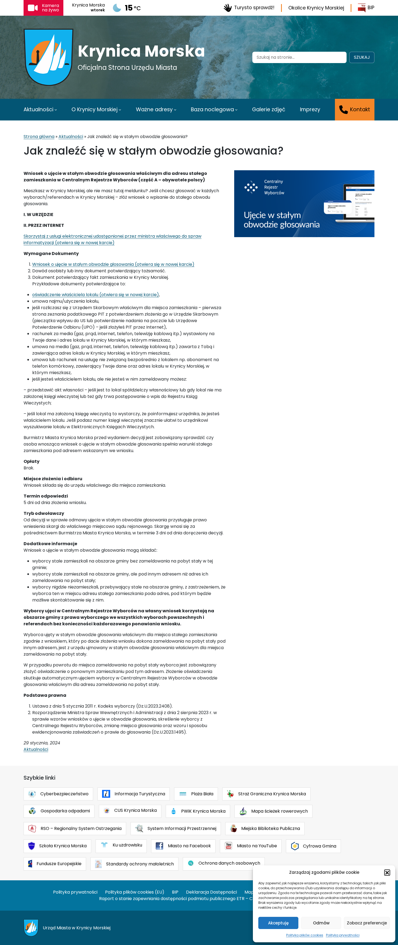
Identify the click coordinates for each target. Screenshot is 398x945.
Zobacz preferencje (367, 923)
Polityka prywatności (343, 935)
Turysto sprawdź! (254, 7)
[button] (387, 872)
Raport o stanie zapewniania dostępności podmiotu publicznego (167, 898)
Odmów (321, 923)
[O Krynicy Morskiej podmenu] (120, 109)
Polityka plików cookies (304, 935)
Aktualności (70, 136)
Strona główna (39, 136)
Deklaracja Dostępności (211, 892)
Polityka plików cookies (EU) (134, 892)
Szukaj (362, 57)
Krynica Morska (141, 51)
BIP (371, 7)
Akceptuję (278, 923)
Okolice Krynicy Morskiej (316, 8)
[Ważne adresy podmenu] (175, 109)
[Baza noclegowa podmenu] (236, 109)
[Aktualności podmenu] (55, 109)
